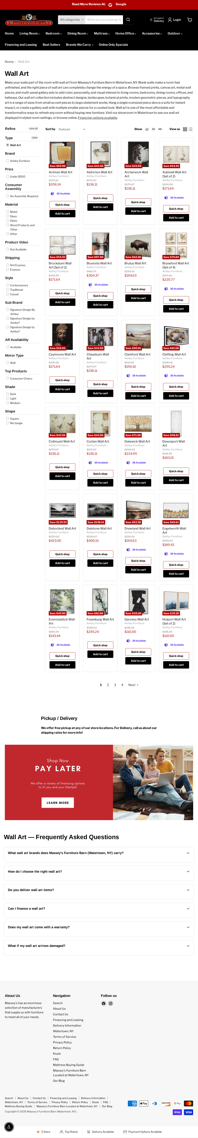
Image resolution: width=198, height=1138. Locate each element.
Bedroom (53, 33)
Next (132, 685)
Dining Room (77, 33)
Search (58, 1003)
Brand (10, 153)
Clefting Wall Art (174, 354)
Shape (10, 411)
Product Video (16, 242)
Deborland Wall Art (62, 528)
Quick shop (62, 204)
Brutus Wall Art (135, 263)
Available (15, 347)
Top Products (16, 371)
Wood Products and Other (22, 227)
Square (14, 418)
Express (14, 269)
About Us (59, 1008)
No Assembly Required (23, 196)
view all (33, 128)
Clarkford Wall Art (137, 354)
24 (146, 129)
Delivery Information (67, 1025)
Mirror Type (14, 355)
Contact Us (60, 1014)
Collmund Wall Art (62, 441)
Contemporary (18, 285)
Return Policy (62, 1048)
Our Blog (59, 1081)
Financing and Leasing (21, 45)
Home (9, 33)
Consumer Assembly (13, 187)
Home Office (125, 33)
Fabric (13, 220)
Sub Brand (13, 303)
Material (11, 204)
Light (12, 398)
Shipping (12, 258)
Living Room (29, 33)
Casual (14, 294)
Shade (10, 387)
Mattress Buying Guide (68, 1065)
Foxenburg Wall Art (100, 619)
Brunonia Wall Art (99, 263)
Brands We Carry (78, 45)
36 (153, 129)
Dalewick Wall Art (137, 441)
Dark (12, 394)
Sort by (50, 129)
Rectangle (16, 423)
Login (177, 20)
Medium (14, 403)
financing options (39, 918)
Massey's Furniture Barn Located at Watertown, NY (67, 1106)
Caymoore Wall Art (62, 354)
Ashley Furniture (19, 160)
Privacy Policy (62, 1042)
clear (35, 137)
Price (9, 169)
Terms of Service (64, 1037)
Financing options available (97, 118)
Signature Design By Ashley (22, 312)
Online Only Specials (113, 45)
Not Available (17, 249)
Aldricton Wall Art (99, 172)
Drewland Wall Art (138, 528)
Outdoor (174, 33)
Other (13, 234)
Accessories (151, 33)
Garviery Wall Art (137, 619)
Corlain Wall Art (98, 441)
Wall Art (15, 145)
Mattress (101, 33)
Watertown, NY (63, 1031)
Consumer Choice (20, 378)
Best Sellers (51, 45)
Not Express (17, 265)
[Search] (128, 19)
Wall (12, 362)
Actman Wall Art (60, 172)
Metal (13, 211)
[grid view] (185, 129)
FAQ (56, 1059)
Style (9, 278)
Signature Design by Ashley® (22, 320)
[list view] (190, 129)
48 (160, 129)
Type (9, 138)
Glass (13, 216)
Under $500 (17, 176)
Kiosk (57, 1053)
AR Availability (16, 340)
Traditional (16, 289)
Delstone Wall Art (99, 528)
